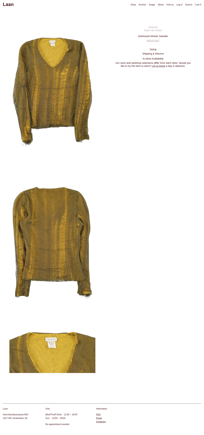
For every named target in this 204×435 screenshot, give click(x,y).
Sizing (153, 49)
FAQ (98, 414)
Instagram (101, 422)
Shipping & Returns (153, 53)
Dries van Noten (153, 30)
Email (99, 418)
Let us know (158, 66)
